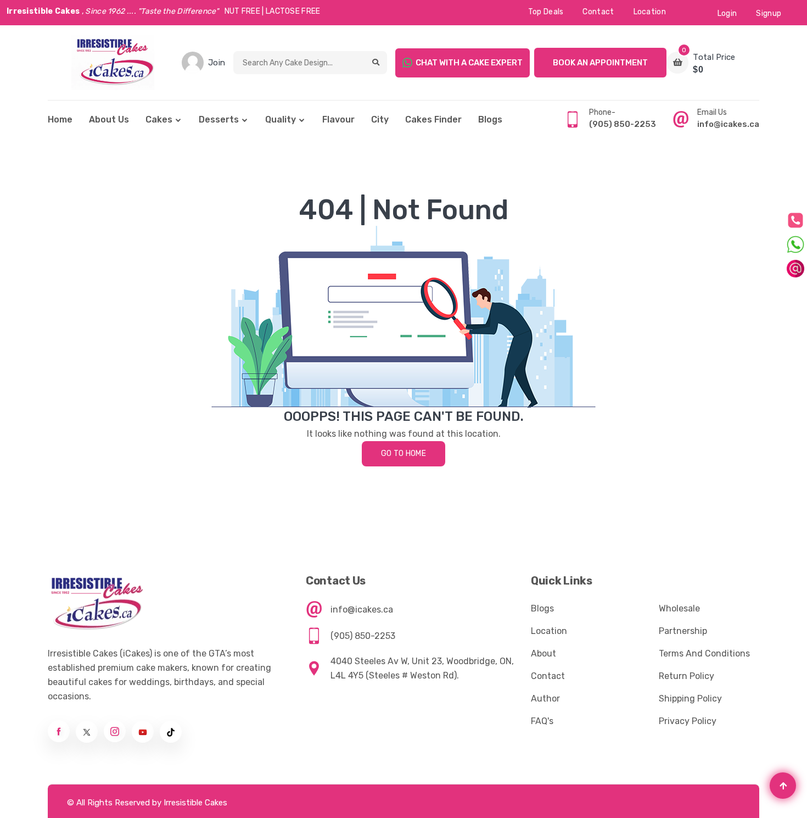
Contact (598, 11)
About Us (109, 119)
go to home (403, 453)
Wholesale (679, 608)
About (543, 653)
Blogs (490, 119)
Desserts (219, 119)
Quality (280, 119)
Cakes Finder (433, 119)
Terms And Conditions (704, 653)
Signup (768, 13)
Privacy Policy (687, 721)
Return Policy (686, 676)
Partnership (683, 631)
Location (650, 11)
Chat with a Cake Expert (469, 63)
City (380, 119)
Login (727, 13)
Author (545, 698)
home (60, 119)
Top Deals (546, 11)
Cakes (158, 119)
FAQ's (542, 721)
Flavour (338, 119)
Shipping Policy (690, 698)
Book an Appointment (600, 63)
